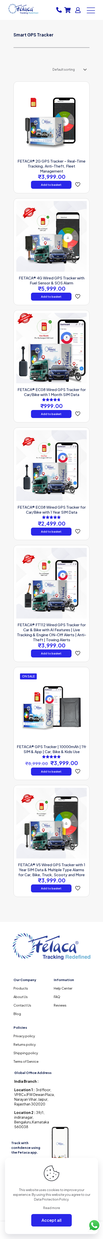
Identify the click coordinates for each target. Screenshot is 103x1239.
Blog (17, 1014)
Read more (51, 1208)
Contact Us (22, 1005)
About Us (21, 997)
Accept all (52, 1220)
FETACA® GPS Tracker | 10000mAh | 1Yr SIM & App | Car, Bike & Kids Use (51, 749)
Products (21, 988)
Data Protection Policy (51, 1199)
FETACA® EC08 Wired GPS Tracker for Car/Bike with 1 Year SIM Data (52, 509)
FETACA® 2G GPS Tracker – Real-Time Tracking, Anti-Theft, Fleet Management (52, 166)
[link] (60, 1144)
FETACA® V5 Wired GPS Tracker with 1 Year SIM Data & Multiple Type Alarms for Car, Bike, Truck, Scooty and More (51, 869)
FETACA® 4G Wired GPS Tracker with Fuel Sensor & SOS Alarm (51, 280)
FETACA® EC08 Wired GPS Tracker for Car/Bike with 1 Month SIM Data (52, 392)
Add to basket (51, 184)
